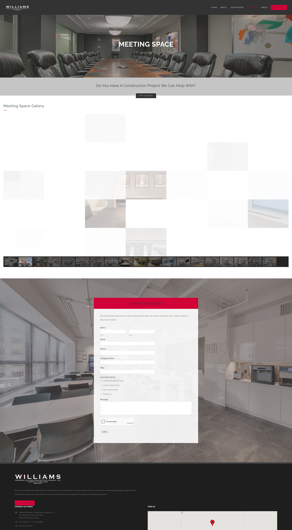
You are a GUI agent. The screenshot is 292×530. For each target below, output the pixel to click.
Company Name (107, 358)
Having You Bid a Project (113, 381)
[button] (7, 185)
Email (103, 339)
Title (102, 368)
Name (103, 328)
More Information (110, 390)
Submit (104, 432)
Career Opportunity (111, 385)
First (101, 335)
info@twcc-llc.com (26, 526)
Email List (107, 394)
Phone (103, 349)
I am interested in (108, 377)
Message (104, 399)
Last (130, 335)
